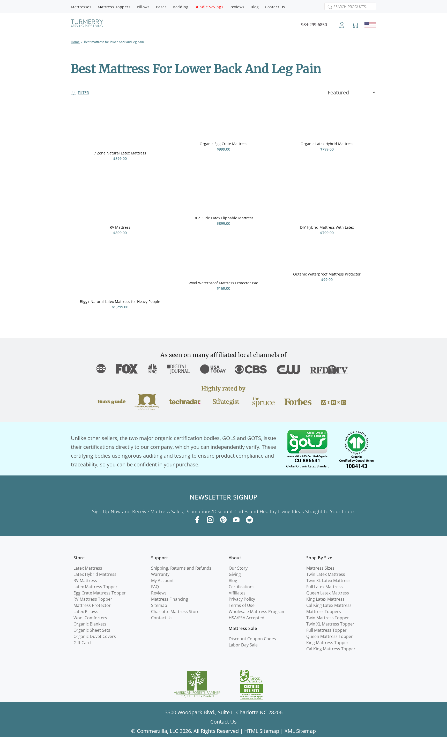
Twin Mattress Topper (327, 618)
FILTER (83, 92)
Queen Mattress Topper (329, 636)
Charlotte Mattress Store (175, 611)
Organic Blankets (89, 624)
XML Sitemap (300, 730)
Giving (235, 574)
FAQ (155, 587)
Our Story (238, 568)
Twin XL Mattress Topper (330, 624)
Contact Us (162, 618)
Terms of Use (242, 605)
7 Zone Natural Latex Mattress (120, 153)
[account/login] (342, 26)
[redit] (249, 520)
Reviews (159, 593)
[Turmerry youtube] (236, 520)
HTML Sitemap (261, 730)
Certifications (242, 587)
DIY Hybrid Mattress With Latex (327, 227)
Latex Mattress (87, 568)
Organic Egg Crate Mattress (223, 143)
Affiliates (237, 593)
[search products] (328, 7)
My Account (162, 580)
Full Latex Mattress (324, 587)
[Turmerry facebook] (197, 520)
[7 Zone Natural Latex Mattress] (120, 127)
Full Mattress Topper (326, 630)
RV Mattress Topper (92, 599)
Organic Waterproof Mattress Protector (327, 274)
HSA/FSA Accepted (246, 618)
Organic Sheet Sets (91, 630)
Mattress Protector (92, 605)
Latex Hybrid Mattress (94, 574)
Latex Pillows (85, 611)
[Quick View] (161, 117)
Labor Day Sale (243, 645)
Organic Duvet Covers (94, 636)
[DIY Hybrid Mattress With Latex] (327, 201)
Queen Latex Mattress (327, 593)
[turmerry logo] (87, 24)
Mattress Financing (169, 599)
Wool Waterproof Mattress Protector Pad (223, 282)
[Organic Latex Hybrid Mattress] (327, 123)
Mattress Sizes (320, 568)
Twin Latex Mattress (325, 574)
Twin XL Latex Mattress (328, 580)
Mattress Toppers (323, 611)
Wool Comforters (90, 618)
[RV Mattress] (120, 201)
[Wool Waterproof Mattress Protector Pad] (223, 266)
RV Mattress (120, 227)
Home (75, 42)
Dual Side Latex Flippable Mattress (223, 217)
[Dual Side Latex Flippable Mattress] (223, 197)
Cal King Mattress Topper (330, 649)
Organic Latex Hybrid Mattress (327, 143)
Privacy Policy (242, 599)
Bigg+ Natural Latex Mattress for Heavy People (120, 301)
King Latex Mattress (325, 599)
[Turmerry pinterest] (223, 520)
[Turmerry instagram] (210, 520)
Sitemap (159, 605)
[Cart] (355, 25)
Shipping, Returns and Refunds (181, 568)
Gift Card (82, 642)
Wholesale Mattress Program (257, 611)
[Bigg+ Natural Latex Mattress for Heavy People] (120, 276)
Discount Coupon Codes (252, 639)
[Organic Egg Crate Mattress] (223, 123)
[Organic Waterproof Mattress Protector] (327, 262)
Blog (233, 580)
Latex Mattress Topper (95, 587)
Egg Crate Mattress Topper (99, 593)
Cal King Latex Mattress (329, 605)
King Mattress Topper (327, 642)
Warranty (160, 574)
